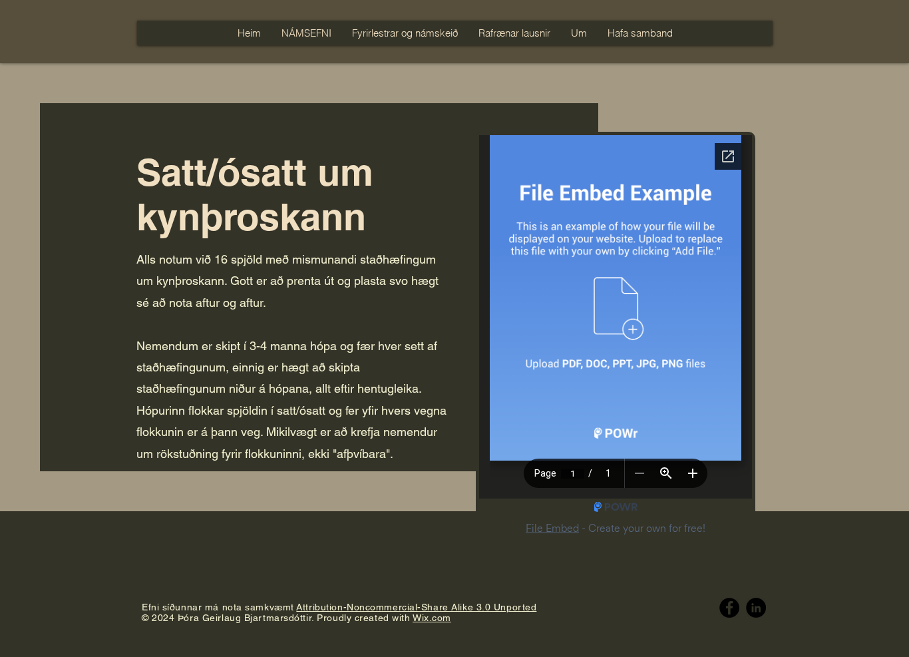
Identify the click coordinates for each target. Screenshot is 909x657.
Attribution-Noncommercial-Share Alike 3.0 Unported (416, 607)
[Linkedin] (756, 608)
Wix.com (432, 617)
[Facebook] (729, 608)
